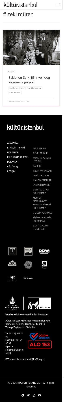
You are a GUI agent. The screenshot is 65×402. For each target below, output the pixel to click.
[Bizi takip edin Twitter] (28, 396)
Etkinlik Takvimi (16, 147)
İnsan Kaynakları (42, 171)
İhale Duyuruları (42, 180)
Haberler (12, 152)
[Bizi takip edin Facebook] (22, 396)
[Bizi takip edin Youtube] (39, 396)
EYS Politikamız (41, 185)
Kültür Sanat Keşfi (17, 157)
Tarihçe (37, 166)
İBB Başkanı (39, 148)
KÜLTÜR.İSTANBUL (29, 382)
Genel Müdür (40, 153)
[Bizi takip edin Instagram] (34, 396)
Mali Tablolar (41, 175)
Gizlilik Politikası (42, 213)
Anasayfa (12, 143)
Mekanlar (12, 162)
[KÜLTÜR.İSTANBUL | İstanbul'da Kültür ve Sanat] (20, 4)
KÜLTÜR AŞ (12, 166)
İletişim (11, 171)
